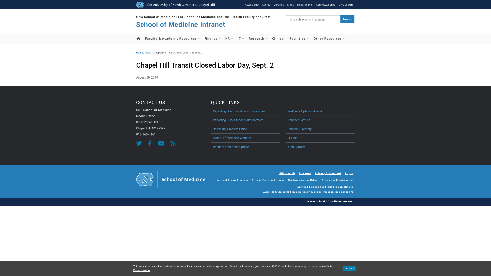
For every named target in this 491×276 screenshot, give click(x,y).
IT (240, 38)
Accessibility (252, 4)
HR (228, 38)
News (148, 52)
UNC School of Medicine (155, 17)
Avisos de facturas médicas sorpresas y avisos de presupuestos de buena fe (308, 192)
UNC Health (287, 173)
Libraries (279, 4)
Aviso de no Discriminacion (337, 180)
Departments (305, 4)
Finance (211, 38)
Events (266, 4)
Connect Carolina (299, 120)
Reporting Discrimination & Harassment (239, 111)
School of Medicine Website (232, 138)
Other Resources (328, 38)
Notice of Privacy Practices (232, 180)
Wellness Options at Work (305, 111)
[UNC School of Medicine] (170, 179)
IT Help (292, 138)
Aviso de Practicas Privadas (268, 180)
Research (257, 38)
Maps (290, 4)
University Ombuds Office (230, 129)
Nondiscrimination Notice (303, 180)
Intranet (305, 173)
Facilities (298, 38)
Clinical (278, 38)
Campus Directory (300, 129)
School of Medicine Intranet (180, 25)
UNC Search (346, 4)
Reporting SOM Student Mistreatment (238, 120)
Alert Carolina (297, 147)
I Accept (349, 268)
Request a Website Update (231, 147)
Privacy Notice (141, 270)
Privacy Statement (328, 173)
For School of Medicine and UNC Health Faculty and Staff (224, 17)
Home (138, 38)
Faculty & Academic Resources (171, 38)
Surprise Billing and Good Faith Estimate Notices (325, 187)
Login (349, 173)
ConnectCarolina (325, 4)
